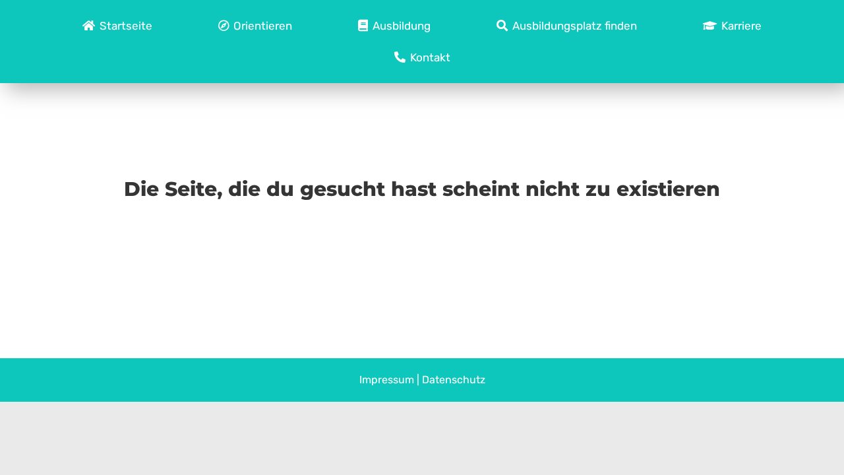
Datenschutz (453, 379)
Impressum (386, 379)
